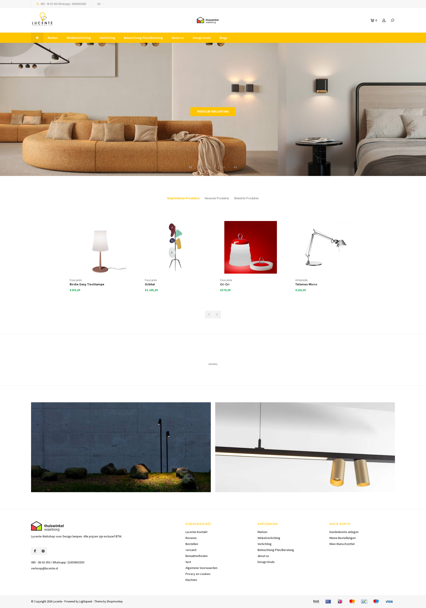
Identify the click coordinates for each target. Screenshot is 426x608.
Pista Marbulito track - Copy (315, 284)
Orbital (75, 284)
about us (178, 38)
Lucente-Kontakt (196, 532)
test (188, 562)
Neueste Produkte (217, 198)
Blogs (223, 38)
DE (99, 4)
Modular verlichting (213, 111)
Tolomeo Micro (231, 284)
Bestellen (191, 544)
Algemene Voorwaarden (201, 568)
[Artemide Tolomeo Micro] (250, 247)
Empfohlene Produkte (183, 198)
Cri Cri (149, 284)
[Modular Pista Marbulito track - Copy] (326, 247)
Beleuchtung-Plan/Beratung (143, 38)
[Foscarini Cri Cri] (175, 247)
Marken (53, 38)
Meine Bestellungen (342, 538)
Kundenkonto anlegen (344, 532)
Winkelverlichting (79, 38)
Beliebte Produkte (246, 198)
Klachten (191, 580)
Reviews (191, 538)
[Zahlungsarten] (316, 601)
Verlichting (107, 38)
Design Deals (202, 38)
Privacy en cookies (198, 574)
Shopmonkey (115, 601)
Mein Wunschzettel (342, 544)
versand (190, 550)
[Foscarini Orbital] (100, 247)
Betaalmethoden (196, 556)
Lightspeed (85, 601)
